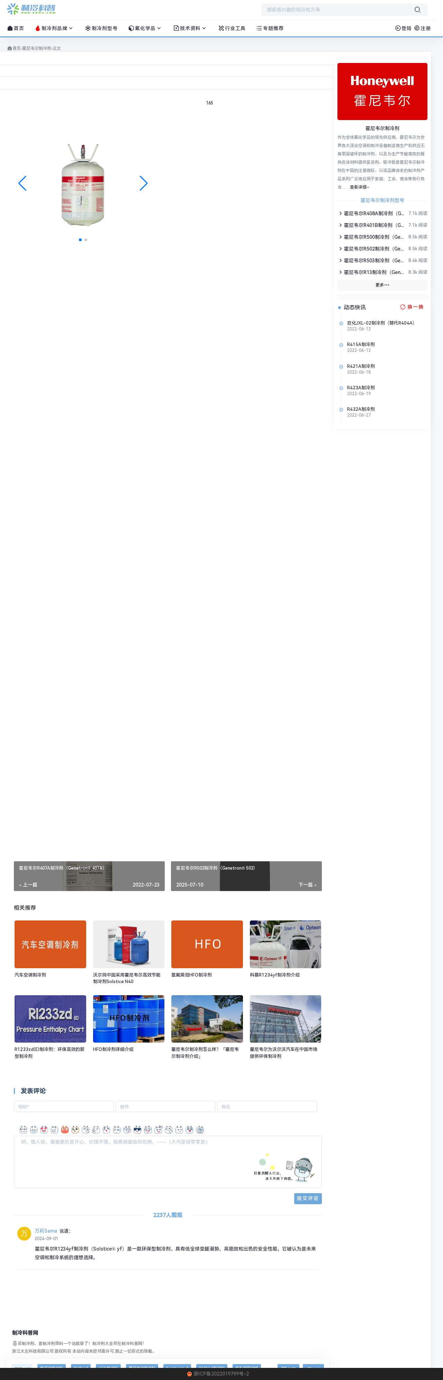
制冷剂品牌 (54, 28)
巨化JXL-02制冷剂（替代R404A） (382, 323)
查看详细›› (359, 187)
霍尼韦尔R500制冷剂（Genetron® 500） (375, 237)
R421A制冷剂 (361, 366)
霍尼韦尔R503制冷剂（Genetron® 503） (375, 260)
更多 (380, 285)
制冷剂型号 (105, 28)
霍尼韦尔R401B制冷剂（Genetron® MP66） (375, 225)
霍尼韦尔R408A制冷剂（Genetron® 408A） (375, 213)
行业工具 (235, 28)
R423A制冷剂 (361, 387)
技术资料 (190, 28)
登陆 (406, 28)
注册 (426, 28)
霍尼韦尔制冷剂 (36, 48)
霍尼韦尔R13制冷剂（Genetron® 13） (375, 272)
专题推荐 (273, 28)
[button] (143, 183)
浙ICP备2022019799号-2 (221, 1374)
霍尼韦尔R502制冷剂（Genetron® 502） (375, 249)
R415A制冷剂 (361, 344)
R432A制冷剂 (361, 409)
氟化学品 (145, 28)
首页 (19, 28)
